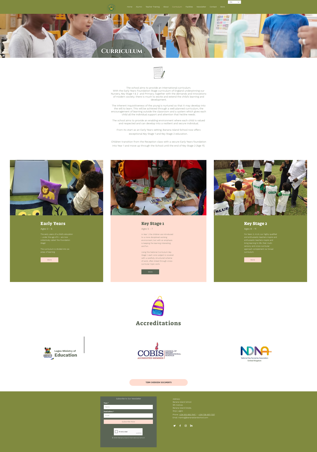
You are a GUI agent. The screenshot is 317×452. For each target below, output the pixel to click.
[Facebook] (180, 425)
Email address (108, 411)
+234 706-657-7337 (206, 415)
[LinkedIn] (191, 425)
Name (105, 403)
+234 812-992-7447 (187, 415)
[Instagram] (185, 425)
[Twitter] (174, 425)
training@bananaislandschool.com (193, 417)
